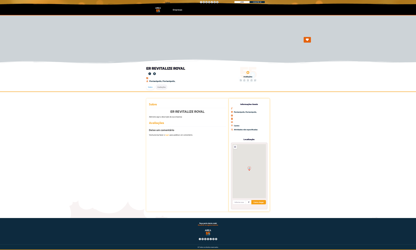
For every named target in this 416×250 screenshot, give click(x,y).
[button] (249, 168)
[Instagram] (201, 2)
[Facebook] (209, 2)
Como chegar (259, 202)
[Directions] (154, 73)
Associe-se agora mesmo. (208, 225)
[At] (217, 2)
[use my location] (248, 202)
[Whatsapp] (149, 73)
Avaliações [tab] (161, 87)
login (167, 135)
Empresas (177, 9)
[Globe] (215, 2)
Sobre (153, 104)
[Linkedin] (204, 2)
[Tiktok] (212, 2)
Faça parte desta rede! (208, 223)
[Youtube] (206, 2)
